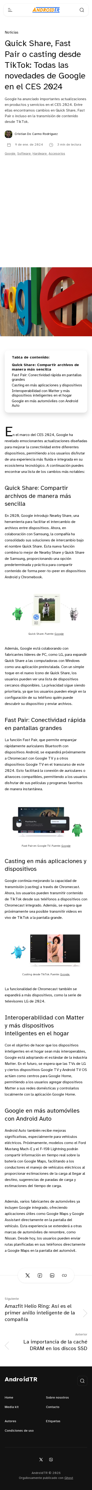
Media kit (12, 1407)
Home (9, 1397)
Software (24, 153)
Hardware (40, 153)
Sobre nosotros (57, 1397)
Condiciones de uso (19, 1431)
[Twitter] (41, 1459)
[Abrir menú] (10, 10)
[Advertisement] (46, 219)
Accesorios (57, 153)
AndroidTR (21, 1379)
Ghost (68, 1478)
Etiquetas (53, 1421)
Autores (10, 1421)
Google (10, 153)
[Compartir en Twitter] (27, 1275)
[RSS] (51, 1459)
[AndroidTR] (46, 10)
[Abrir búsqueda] (81, 10)
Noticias (11, 32)
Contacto (52, 1407)
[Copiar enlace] (64, 1275)
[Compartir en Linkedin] (52, 1275)
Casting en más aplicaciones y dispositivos (47, 385)
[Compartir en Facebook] (40, 1275)
